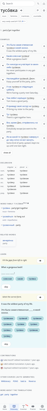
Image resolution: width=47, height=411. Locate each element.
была (12, 44)
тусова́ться (7, 216)
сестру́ (25, 106)
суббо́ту (10, 89)
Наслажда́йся (13, 78)
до (8, 139)
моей (18, 47)
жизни (25, 47)
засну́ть (30, 139)
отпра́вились (28, 122)
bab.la (23, 381)
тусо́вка (6, 208)
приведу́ (12, 106)
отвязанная (27, 44)
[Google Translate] (38, 3)
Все (8, 122)
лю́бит (14, 98)
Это (8, 44)
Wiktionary (5, 381)
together (14, 394)
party (7, 394)
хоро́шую (21, 98)
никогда (14, 64)
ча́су (11, 139)
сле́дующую (27, 86)
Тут (8, 114)
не (19, 64)
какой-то (16, 136)
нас (9, 86)
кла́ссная (16, 56)
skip (6, 287)
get (2, 394)
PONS (15, 381)
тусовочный (8, 225)
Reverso (32, 381)
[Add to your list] (44, 10)
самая (18, 44)
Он (8, 64)
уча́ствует (25, 64)
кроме (14, 122)
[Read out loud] (21, 10)
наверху (33, 136)
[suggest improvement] (37, 10)
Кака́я (9, 56)
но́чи (16, 139)
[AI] (43, 3)
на (30, 106)
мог (24, 139)
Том (8, 98)
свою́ (19, 106)
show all (7, 153)
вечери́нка (8, 240)
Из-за (9, 136)
